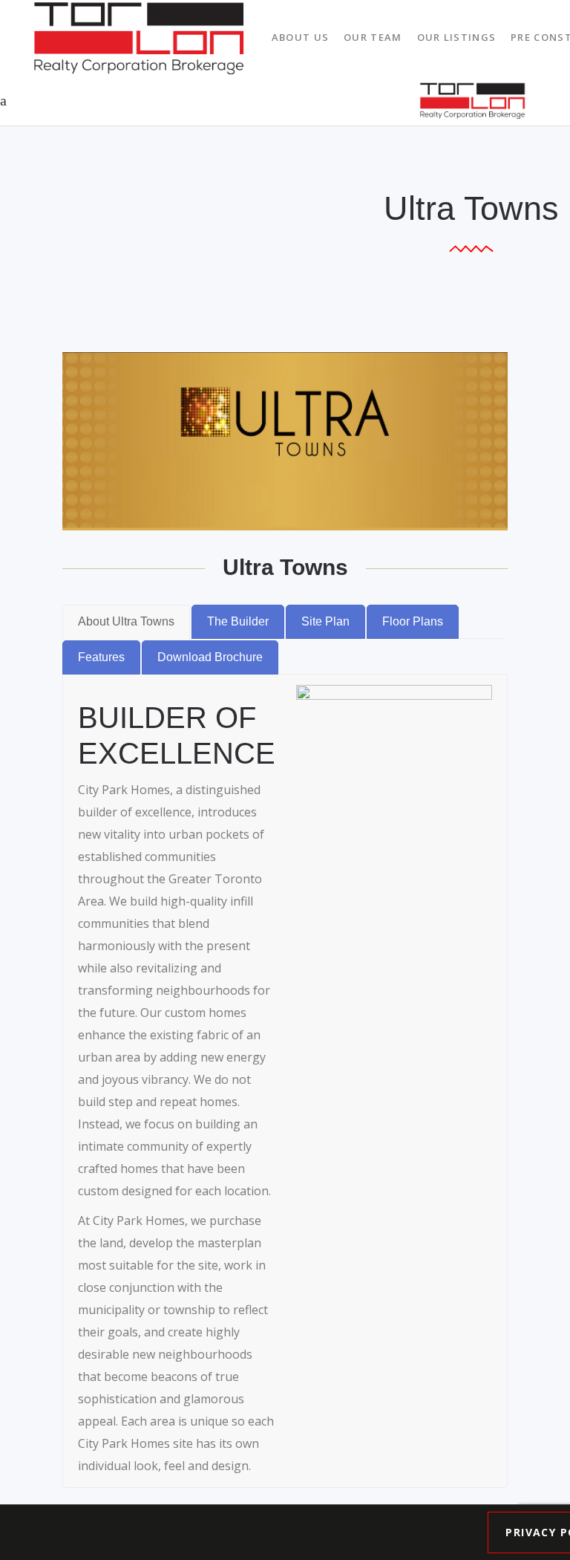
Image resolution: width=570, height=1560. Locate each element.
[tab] (126, 622)
